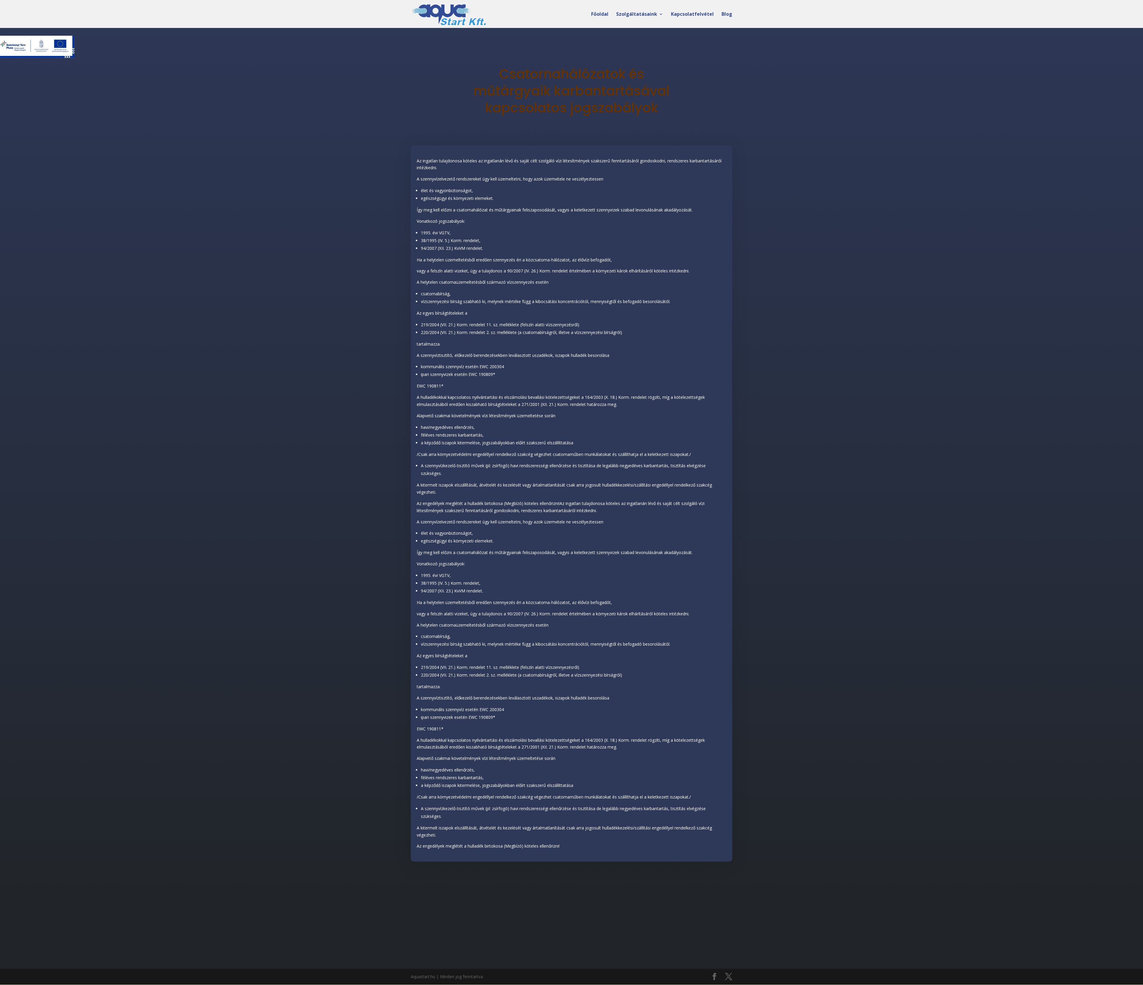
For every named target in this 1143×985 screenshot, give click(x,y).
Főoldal (599, 14)
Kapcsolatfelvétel (692, 14)
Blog (727, 14)
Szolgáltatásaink (636, 14)
